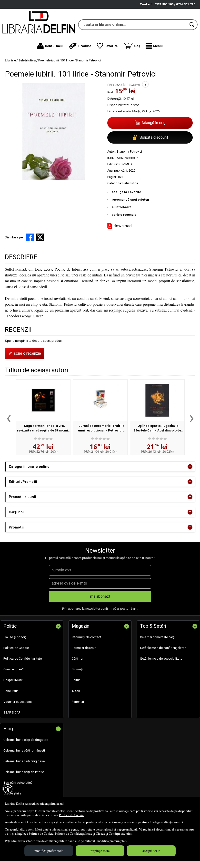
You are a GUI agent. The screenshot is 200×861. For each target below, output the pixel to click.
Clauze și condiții (15, 637)
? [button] (145, 84)
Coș (134, 45)
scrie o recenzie (124, 214)
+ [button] (190, 466)
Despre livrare (13, 680)
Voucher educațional (17, 702)
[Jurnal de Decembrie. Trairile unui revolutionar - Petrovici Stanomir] (100, 400)
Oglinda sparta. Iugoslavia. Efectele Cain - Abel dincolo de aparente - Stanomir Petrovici (157, 430)
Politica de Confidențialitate (73, 833)
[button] (154, 45)
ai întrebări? (121, 207)
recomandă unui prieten (130, 199)
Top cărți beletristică (17, 782)
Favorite (111, 46)
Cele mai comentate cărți (157, 637)
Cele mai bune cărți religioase (24, 761)
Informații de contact (86, 637)
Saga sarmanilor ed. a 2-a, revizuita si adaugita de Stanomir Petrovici (43, 430)
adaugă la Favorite (126, 192)
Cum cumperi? (13, 669)
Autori (76, 691)
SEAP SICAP (11, 712)
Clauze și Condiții (108, 833)
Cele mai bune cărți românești (24, 750)
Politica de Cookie (71, 815)
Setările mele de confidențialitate (163, 648)
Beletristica (130, 183)
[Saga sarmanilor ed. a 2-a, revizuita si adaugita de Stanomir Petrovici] (43, 400)
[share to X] (40, 237)
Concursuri (11, 691)
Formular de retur (84, 648)
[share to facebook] (30, 237)
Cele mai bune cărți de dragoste (25, 740)
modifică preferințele (48, 850)
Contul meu (54, 46)
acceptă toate (151, 850)
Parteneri (78, 702)
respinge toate (100, 850)
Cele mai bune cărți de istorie (23, 772)
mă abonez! (100, 596)
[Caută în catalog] (192, 24)
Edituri (76, 680)
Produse (84, 46)
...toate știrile (12, 793)
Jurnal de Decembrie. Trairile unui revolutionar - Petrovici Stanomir (101, 430)
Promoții (77, 669)
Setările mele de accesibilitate (161, 658)
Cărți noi (77, 658)
